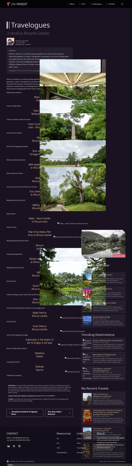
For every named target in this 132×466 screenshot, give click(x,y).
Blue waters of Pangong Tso (104, 354)
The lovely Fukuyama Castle (104, 303)
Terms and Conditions (47, 396)
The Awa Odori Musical (102, 289)
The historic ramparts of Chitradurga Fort (102, 369)
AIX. (58, 443)
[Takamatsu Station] (73, 358)
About (72, 4)
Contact (112, 4)
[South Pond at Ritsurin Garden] (73, 331)
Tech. (79, 443)
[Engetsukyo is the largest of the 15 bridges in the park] (73, 344)
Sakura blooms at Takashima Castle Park (102, 395)
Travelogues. (82, 448)
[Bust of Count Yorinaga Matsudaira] (73, 135)
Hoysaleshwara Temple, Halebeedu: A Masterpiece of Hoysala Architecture (104, 446)
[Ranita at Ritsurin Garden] (73, 162)
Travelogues (97, 4)
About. (79, 438)
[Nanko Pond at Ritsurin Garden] (73, 317)
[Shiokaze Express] (73, 371)
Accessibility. (62, 452)
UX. (58, 438)
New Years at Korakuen (102, 274)
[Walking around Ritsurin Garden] (73, 189)
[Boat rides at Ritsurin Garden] (73, 283)
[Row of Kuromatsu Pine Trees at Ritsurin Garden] (73, 237)
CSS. (58, 448)
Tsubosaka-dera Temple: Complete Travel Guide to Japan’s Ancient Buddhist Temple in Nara (107, 412)
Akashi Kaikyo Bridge (101, 317)
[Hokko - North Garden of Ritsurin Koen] (73, 223)
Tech (83, 4)
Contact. (80, 452)
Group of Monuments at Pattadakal (107, 340)
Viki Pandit (25, 41)
